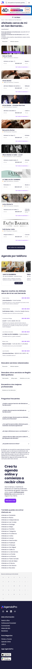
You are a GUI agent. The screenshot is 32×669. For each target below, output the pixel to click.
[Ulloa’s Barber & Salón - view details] (16, 148)
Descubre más (10, 501)
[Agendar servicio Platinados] (12, 186)
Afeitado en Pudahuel (8, 543)
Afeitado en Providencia (9, 534)
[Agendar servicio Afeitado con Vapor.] (12, 62)
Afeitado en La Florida (8, 554)
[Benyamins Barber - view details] (16, 124)
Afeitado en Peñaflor (8, 529)
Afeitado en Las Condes (8, 522)
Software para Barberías (14, 493)
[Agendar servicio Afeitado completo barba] (12, 161)
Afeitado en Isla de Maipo (9, 561)
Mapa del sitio (5, 628)
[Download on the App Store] (7, 653)
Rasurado (4, 41)
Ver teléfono (18, 283)
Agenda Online (6, 641)
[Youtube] (15, 611)
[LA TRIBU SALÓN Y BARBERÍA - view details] (16, 173)
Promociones (5, 626)
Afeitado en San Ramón (8, 565)
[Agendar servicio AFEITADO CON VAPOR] (12, 112)
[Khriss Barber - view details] (16, 99)
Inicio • (3, 20)
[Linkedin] (11, 611)
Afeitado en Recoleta (8, 568)
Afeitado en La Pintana (8, 556)
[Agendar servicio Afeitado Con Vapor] (12, 136)
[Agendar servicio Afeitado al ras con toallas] (12, 211)
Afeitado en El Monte (8, 563)
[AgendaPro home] (2, 2)
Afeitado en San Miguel (8, 547)
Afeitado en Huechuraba (9, 540)
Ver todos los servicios (22, 67)
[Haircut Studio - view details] (16, 50)
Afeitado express (14, 41)
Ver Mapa (17, 17)
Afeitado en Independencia (10, 520)
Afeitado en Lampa (7, 538)
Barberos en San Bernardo (9, 390)
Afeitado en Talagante (8, 531)
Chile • (6, 20)
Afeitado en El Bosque (8, 545)
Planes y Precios (6, 639)
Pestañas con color (25, 378)
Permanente (5, 378)
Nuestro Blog (5, 620)
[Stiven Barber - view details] (16, 74)
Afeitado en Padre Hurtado (10, 559)
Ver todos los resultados (16, 247)
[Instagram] (3, 611)
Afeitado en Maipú (7, 527)
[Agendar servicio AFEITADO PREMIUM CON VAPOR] (12, 87)
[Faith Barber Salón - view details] (16, 223)
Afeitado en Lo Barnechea (9, 552)
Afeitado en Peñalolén (8, 515)
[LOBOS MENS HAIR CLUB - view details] (16, 198)
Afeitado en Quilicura (8, 549)
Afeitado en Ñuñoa (7, 518)
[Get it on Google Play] (7, 658)
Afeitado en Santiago (8, 524)
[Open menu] (29, 2)
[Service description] (15, 61)
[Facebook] (7, 611)
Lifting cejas (14, 378)
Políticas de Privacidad (8, 623)
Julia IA (3, 644)
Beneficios (4, 631)
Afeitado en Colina (7, 536)
